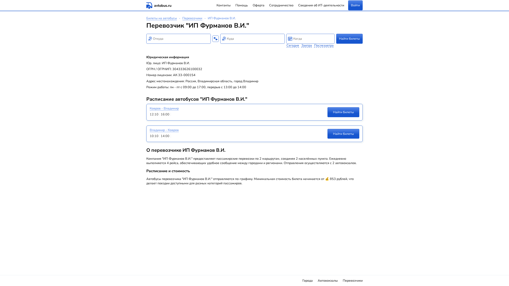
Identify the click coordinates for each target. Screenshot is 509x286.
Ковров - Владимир (164, 108)
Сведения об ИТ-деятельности (321, 5)
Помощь (241, 5)
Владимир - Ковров (164, 130)
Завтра (306, 45)
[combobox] (178, 39)
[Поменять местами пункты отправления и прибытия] (215, 39)
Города (307, 280)
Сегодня (293, 45)
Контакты (224, 5)
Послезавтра (324, 45)
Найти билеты (349, 39)
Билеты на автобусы (161, 18)
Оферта (258, 5)
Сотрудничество (281, 5)
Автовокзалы (328, 280)
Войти (355, 5)
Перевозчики (192, 18)
